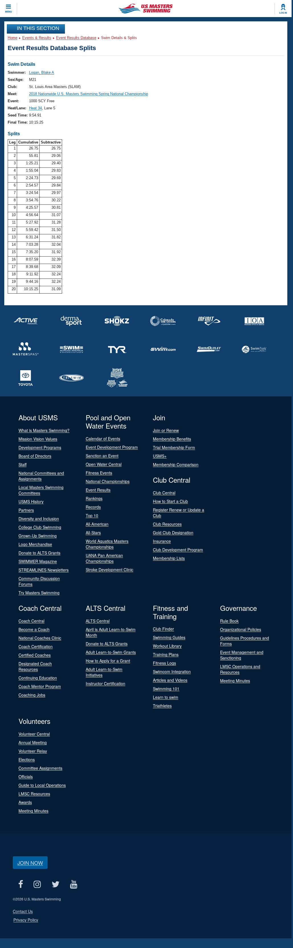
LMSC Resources (34, 794)
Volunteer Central (34, 734)
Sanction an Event (102, 455)
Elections (27, 759)
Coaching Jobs (32, 695)
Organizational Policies (240, 629)
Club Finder (163, 629)
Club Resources (167, 524)
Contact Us (23, 911)
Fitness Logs (164, 663)
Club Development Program (178, 549)
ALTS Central (98, 621)
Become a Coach (34, 629)
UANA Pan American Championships (104, 558)
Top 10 (92, 515)
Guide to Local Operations (42, 785)
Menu (8, 11)
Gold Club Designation (173, 532)
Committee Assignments (40, 768)
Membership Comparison (175, 464)
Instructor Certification (105, 683)
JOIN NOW (30, 862)
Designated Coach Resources (35, 666)
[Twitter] (55, 884)
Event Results (98, 490)
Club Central (164, 493)
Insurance (162, 541)
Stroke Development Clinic (109, 569)
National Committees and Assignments (41, 476)
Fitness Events (99, 473)
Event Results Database (76, 38)
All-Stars (93, 532)
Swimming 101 (166, 688)
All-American (97, 524)
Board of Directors (35, 456)
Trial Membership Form (174, 447)
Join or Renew (166, 430)
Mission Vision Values (38, 439)
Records (93, 507)
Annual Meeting (33, 742)
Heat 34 (35, 108)
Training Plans (166, 654)
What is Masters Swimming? (44, 430)
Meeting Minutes (235, 680)
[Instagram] (37, 884)
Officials (26, 776)
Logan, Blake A (41, 72)
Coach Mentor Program (40, 686)
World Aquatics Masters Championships (107, 544)
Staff (22, 464)
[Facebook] (20, 884)
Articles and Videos (170, 680)
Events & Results (36, 38)
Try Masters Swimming (39, 592)
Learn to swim (165, 697)
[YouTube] (73, 884)
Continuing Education (38, 678)
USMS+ (160, 456)
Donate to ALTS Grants (39, 553)
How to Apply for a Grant (108, 661)
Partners (26, 510)
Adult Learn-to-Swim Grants (111, 652)
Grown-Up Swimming (38, 536)
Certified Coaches (35, 655)
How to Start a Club (170, 501)
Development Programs (40, 447)
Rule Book (229, 621)
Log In (283, 12)
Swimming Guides (169, 637)
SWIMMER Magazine (38, 561)
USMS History (31, 501)
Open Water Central (104, 464)
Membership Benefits (172, 439)
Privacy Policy (25, 920)
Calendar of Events (103, 438)
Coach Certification (36, 646)
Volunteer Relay (33, 751)
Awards (25, 802)
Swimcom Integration (172, 671)
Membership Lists (169, 558)
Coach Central (31, 621)
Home (12, 38)
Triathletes (162, 706)
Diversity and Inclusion (39, 518)
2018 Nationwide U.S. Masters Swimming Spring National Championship (88, 94)
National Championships (108, 481)
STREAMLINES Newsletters (44, 570)
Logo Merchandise (35, 544)
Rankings (94, 498)
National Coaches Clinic (40, 638)
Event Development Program (112, 447)
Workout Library (167, 646)
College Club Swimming (40, 527)
